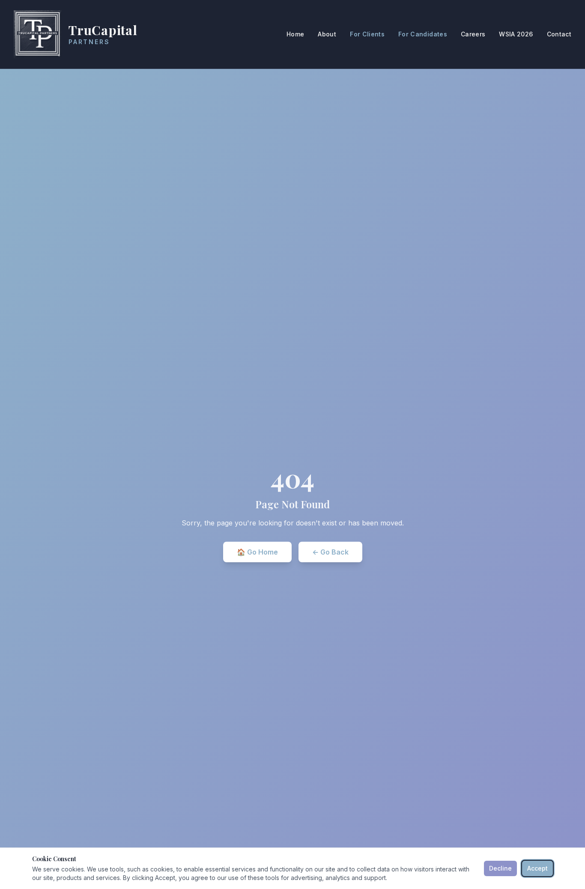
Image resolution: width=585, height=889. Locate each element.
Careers (473, 34)
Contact (559, 34)
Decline (500, 868)
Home (295, 34)
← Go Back (330, 552)
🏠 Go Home (257, 552)
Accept (537, 868)
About (327, 34)
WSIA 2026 (516, 34)
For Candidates (422, 34)
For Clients (367, 34)
